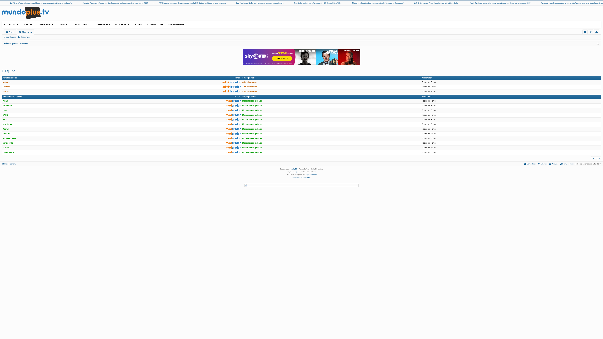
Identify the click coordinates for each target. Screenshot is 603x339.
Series (28, 24)
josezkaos (7, 124)
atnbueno (7, 82)
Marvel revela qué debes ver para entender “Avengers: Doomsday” (371, 3)
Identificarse (11, 37)
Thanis (6, 91)
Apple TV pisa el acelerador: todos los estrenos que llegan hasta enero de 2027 (494, 3)
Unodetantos (8, 152)
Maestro (6, 134)
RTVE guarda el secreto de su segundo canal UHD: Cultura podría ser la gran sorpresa (185, 3)
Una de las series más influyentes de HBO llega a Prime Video (311, 3)
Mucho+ (120, 24)
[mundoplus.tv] (25, 13)
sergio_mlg (8, 143)
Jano (5, 119)
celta (5, 110)
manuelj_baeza (9, 138)
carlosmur (7, 106)
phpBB (294, 169)
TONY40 (6, 148)
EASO (5, 115)
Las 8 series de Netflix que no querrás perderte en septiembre (253, 3)
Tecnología (81, 24)
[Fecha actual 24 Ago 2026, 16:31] (598, 44)
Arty (295, 172)
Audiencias (102, 24)
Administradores (10, 78)
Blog (138, 24)
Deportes (44, 24)
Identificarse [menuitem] (591, 33)
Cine (62, 24)
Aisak (5, 101)
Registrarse (25, 37)
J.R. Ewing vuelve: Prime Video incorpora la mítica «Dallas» (430, 3)
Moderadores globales (12, 96)
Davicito (6, 87)
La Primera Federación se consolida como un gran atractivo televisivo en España (34, 3)
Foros (11, 32)
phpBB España (311, 174)
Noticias (9, 24)
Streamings (176, 24)
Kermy (6, 129)
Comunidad (155, 24)
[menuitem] (585, 32)
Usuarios (26, 32)
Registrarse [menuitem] (597, 33)
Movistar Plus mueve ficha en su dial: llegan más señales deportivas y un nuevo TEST (109, 3)
